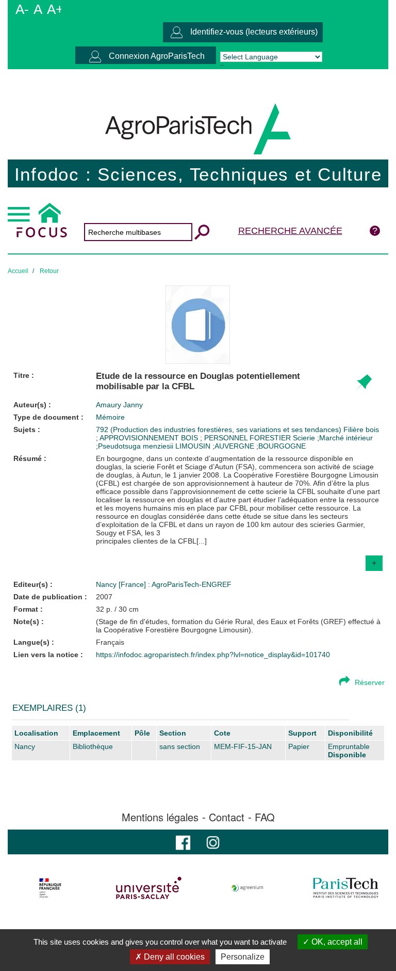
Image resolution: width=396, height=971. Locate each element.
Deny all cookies (173, 956)
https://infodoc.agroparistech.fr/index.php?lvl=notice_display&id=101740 (213, 654)
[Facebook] (183, 842)
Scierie (305, 438)
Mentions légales (160, 817)
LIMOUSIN (192, 446)
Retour (49, 271)
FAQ (265, 817)
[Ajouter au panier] (363, 383)
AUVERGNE (234, 446)
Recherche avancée (290, 231)
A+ (55, 9)
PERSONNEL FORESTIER (248, 438)
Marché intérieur (346, 438)
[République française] (50, 888)
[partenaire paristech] (345, 888)
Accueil (18, 271)
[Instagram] (213, 842)
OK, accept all (335, 941)
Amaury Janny (119, 405)
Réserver (370, 682)
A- (22, 9)
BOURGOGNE (282, 446)
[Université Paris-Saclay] (149, 888)
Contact (226, 817)
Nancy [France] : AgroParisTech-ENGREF (164, 584)
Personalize (243, 956)
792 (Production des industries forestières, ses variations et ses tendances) (219, 429)
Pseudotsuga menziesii (135, 446)
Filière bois (361, 429)
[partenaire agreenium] (247, 888)
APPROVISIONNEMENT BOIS (150, 438)
